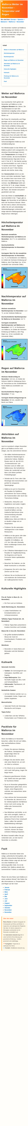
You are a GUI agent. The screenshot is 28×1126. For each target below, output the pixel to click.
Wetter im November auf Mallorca (14, 49)
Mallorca (12, 22)
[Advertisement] (14, 1013)
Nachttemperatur (9, 56)
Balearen (4, 22)
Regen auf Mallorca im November (14, 60)
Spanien (20, 19)
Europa (13, 19)
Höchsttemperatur (9, 53)
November (20, 22)
